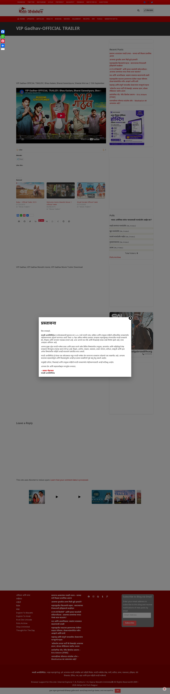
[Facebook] (2, 31)
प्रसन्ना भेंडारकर (48, 371)
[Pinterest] (2, 41)
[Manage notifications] (164, 689)
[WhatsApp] (2, 36)
